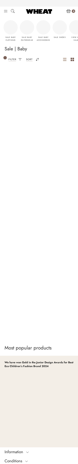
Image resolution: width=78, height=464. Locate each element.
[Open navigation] (5, 11)
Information (14, 452)
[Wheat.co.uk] (39, 11)
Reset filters (18, 79)
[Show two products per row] (72, 59)
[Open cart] (68, 11)
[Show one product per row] (64, 59)
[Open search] (12, 12)
